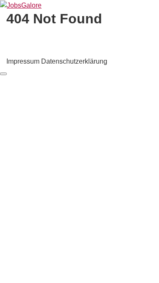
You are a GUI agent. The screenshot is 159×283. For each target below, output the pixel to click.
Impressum (22, 61)
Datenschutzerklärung (74, 61)
